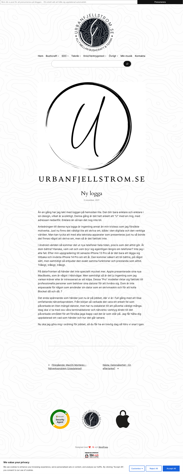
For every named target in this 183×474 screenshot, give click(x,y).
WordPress (103, 447)
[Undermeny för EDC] (68, 56)
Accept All (171, 468)
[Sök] (127, 64)
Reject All (154, 468)
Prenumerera (160, 2)
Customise (136, 468)
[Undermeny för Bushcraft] (58, 56)
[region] (91, 466)
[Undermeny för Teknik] (80, 56)
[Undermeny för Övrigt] (117, 56)
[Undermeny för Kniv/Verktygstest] (105, 56)
